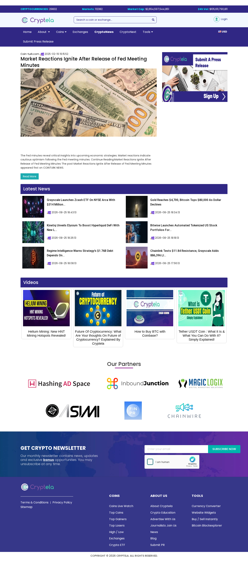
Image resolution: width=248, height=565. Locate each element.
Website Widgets (204, 512)
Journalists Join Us (163, 525)
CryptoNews (103, 32)
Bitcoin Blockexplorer (207, 525)
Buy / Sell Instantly (205, 519)
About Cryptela (161, 506)
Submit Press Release (38, 41)
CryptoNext (128, 32)
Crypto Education (162, 512)
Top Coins (116, 512)
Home (27, 32)
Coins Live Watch (121, 506)
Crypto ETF (117, 545)
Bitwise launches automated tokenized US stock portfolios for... (183, 228)
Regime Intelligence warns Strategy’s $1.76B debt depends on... (80, 253)
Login (223, 19)
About (42, 32)
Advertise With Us (162, 519)
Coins (60, 32)
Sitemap (26, 507)
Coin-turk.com (30, 54)
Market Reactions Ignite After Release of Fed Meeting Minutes (84, 62)
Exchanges (80, 32)
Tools (146, 32)
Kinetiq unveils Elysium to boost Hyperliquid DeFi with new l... (83, 228)
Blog (153, 538)
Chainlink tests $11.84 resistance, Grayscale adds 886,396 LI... (184, 253)
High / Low (116, 532)
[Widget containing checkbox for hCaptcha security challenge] (172, 462)
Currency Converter (206, 506)
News (154, 532)
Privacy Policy (62, 502)
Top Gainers (118, 519)
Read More (29, 176)
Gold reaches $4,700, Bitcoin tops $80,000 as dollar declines (185, 202)
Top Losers (117, 525)
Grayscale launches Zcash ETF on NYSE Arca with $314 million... (81, 202)
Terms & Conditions (34, 502)
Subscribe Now (224, 449)
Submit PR (157, 545)
